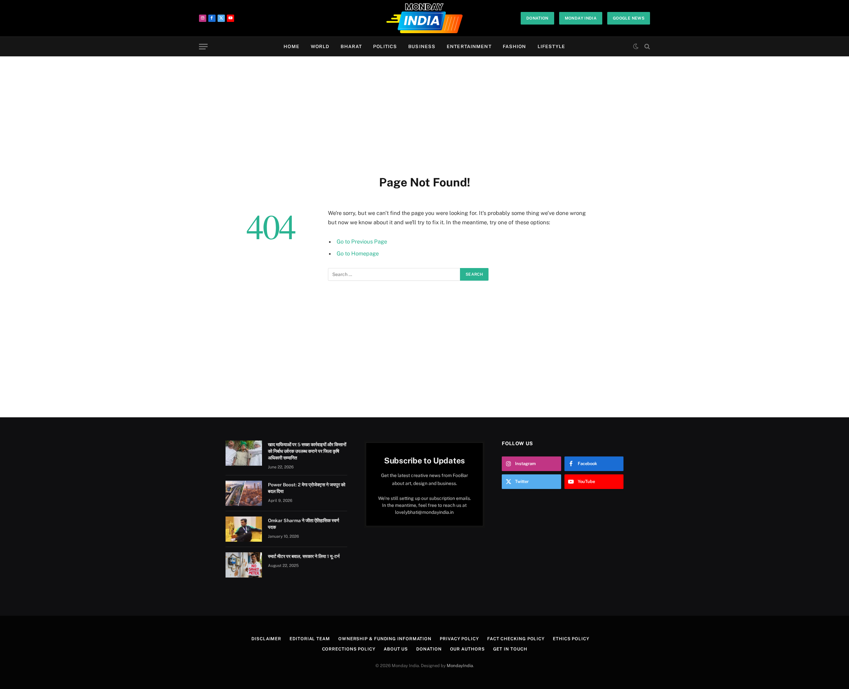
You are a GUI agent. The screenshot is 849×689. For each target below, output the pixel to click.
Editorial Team (310, 638)
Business (421, 46)
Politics (385, 46)
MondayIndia (460, 665)
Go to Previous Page (362, 241)
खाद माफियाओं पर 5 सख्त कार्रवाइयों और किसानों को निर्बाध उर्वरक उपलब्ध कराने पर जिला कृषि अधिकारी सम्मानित (307, 451)
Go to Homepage (358, 253)
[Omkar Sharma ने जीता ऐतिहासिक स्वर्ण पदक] (244, 529)
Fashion (514, 46)
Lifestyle (551, 46)
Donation (537, 18)
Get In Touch (510, 649)
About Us (396, 649)
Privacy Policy (459, 638)
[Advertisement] (424, 114)
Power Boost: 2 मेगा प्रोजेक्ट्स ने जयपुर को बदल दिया (306, 488)
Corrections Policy (348, 649)
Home (291, 46)
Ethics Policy (571, 638)
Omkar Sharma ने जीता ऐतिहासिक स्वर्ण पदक (303, 524)
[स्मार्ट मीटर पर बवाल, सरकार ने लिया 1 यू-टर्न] (244, 565)
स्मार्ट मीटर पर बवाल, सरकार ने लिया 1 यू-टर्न (304, 556)
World (320, 46)
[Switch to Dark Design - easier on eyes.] (635, 46)
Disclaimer (266, 638)
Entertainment (469, 46)
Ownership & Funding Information (384, 638)
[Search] (646, 46)
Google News (628, 18)
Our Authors (467, 649)
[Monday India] (424, 18)
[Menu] (203, 46)
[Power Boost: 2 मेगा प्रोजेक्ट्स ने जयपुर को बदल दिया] (244, 493)
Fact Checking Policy (516, 638)
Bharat (351, 46)
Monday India (581, 18)
